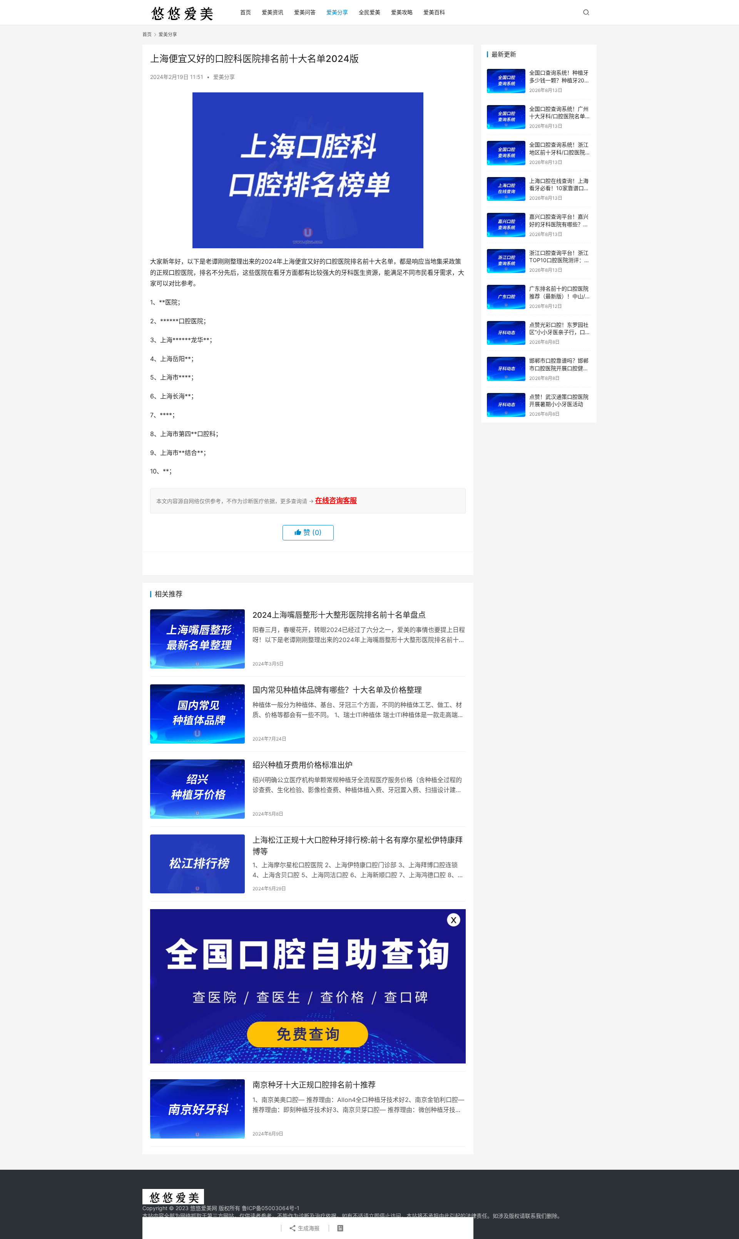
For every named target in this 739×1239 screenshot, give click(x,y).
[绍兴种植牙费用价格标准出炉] (197, 789)
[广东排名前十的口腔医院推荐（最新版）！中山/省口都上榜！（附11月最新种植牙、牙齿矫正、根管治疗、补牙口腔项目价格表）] (506, 297)
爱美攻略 (402, 12)
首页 (245, 12)
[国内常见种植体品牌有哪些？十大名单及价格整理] (197, 714)
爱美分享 (337, 12)
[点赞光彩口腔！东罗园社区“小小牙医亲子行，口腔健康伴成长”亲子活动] (506, 333)
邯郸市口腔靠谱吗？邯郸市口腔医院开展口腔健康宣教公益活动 (559, 368)
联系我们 (536, 1215)
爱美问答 (305, 12)
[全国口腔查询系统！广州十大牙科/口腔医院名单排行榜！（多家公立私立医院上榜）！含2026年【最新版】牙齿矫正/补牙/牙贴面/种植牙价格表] (506, 117)
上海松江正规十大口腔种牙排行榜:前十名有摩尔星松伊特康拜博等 (357, 846)
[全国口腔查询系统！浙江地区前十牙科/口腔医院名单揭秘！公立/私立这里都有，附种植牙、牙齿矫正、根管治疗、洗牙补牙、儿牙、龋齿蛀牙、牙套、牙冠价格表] (506, 153)
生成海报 (307, 1228)
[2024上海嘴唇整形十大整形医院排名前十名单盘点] (197, 639)
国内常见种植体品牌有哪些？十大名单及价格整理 (337, 690)
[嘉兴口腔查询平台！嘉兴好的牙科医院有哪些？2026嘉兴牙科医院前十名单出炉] (506, 225)
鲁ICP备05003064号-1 (270, 1208)
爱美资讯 (272, 12)
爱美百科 (434, 12)
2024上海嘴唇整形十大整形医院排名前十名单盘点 (339, 615)
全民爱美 (369, 12)
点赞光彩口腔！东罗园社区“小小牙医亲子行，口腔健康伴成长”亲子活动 (559, 332)
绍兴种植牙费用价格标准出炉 (302, 765)
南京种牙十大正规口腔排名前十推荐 (314, 1085)
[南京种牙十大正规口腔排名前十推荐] (197, 1109)
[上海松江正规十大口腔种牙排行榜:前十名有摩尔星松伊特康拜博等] (197, 864)
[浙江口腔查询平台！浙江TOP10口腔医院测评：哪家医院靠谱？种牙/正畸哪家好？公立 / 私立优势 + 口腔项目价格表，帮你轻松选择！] (506, 261)
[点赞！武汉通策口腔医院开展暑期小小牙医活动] (506, 405)
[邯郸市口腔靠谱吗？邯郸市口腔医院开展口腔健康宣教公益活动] (506, 369)
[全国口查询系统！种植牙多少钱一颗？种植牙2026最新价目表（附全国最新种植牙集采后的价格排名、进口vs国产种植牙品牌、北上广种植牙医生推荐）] (506, 81)
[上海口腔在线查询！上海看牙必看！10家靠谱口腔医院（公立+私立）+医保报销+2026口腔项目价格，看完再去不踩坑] (506, 189)
